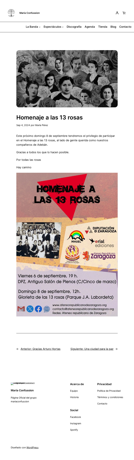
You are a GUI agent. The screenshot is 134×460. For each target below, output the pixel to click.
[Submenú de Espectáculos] (63, 27)
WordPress (32, 447)
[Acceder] (117, 13)
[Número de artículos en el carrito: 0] (124, 13)
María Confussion (29, 12)
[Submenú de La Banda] (40, 27)
